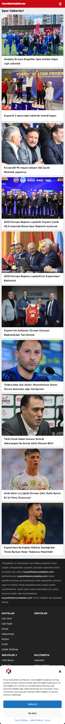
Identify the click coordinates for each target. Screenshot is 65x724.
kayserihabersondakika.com (39, 572)
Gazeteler (39, 660)
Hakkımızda (8, 634)
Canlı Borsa (8, 660)
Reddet (32, 713)
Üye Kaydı (7, 624)
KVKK (5, 644)
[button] (60, 671)
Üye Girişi (7, 618)
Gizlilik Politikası (36, 720)
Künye (47, 720)
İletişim (5, 639)
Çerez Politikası (21, 720)
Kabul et (32, 704)
